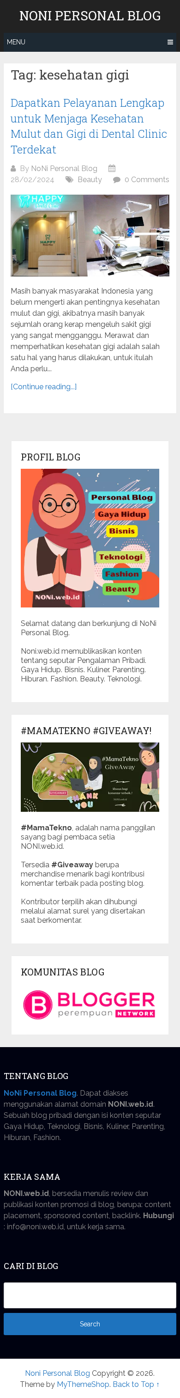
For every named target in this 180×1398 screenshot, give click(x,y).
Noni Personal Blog (90, 15)
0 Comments (147, 179)
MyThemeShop (83, 1384)
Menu (16, 42)
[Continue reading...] (44, 386)
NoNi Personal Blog (64, 168)
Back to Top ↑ (136, 1384)
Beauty (90, 179)
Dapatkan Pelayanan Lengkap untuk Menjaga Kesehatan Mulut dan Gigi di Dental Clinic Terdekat (89, 126)
